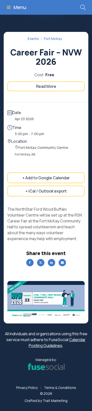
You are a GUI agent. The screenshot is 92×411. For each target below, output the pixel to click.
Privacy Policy (27, 387)
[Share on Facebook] (30, 262)
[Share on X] (40, 262)
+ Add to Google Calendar (46, 177)
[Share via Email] (62, 262)
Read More (46, 86)
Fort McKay (53, 38)
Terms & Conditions (60, 387)
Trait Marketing (55, 400)
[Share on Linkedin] (51, 262)
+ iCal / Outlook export (46, 191)
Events (33, 38)
